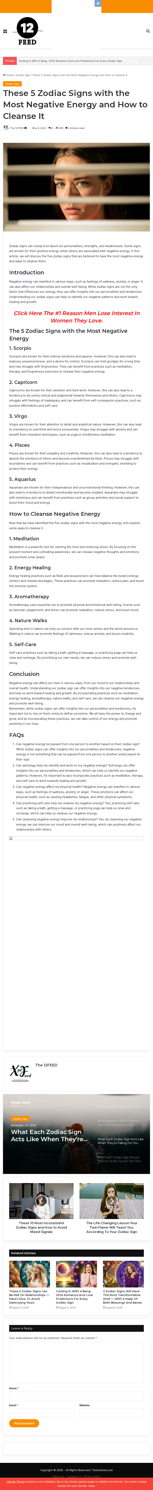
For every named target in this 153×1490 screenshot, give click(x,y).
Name (14, 1388)
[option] (76, 1134)
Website (84, 1405)
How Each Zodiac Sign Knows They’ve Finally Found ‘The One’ (45, 1135)
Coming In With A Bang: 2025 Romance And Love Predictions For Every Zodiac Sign (74, 1296)
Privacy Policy (92, 1476)
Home (9, 75)
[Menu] (5, 32)
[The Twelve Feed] (28, 31)
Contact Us (74, 1476)
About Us (58, 1476)
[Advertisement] (76, 25)
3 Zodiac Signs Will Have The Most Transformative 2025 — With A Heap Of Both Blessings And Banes (122, 1296)
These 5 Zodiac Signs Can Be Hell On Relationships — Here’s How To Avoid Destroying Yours (29, 1296)
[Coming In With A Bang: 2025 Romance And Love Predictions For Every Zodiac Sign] (76, 1274)
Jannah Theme (16, 1481)
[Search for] (148, 32)
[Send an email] (25, 128)
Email (13, 1405)
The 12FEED (46, 1065)
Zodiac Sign (23, 75)
